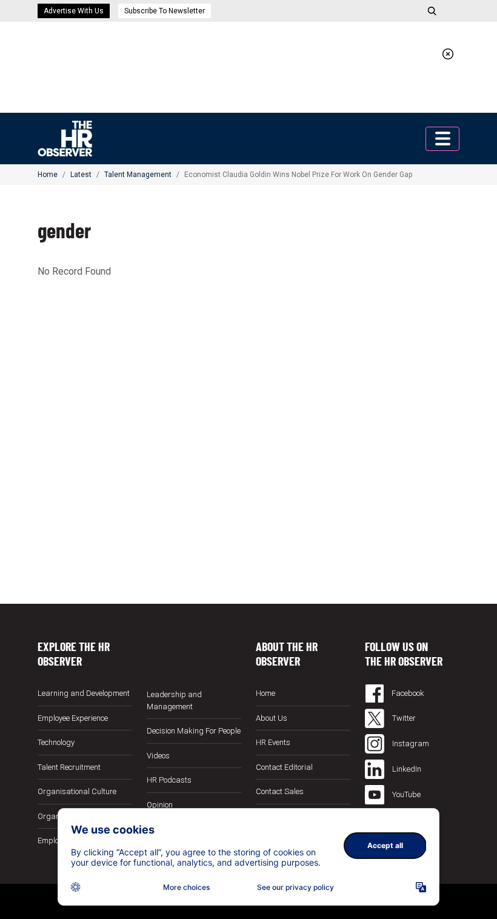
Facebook (407, 693)
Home (48, 174)
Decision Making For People (194, 730)
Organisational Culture (77, 791)
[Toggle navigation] (442, 139)
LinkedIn (405, 769)
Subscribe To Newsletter (164, 11)
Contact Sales (280, 791)
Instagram (409, 743)
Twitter (403, 718)
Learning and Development (84, 693)
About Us (271, 718)
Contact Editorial (284, 767)
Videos (158, 755)
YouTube (405, 794)
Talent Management (138, 174)
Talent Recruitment (69, 767)
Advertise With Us (74, 11)
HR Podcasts (169, 779)
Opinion (160, 804)
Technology (56, 742)
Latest (81, 174)
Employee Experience (73, 718)
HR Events (273, 742)
